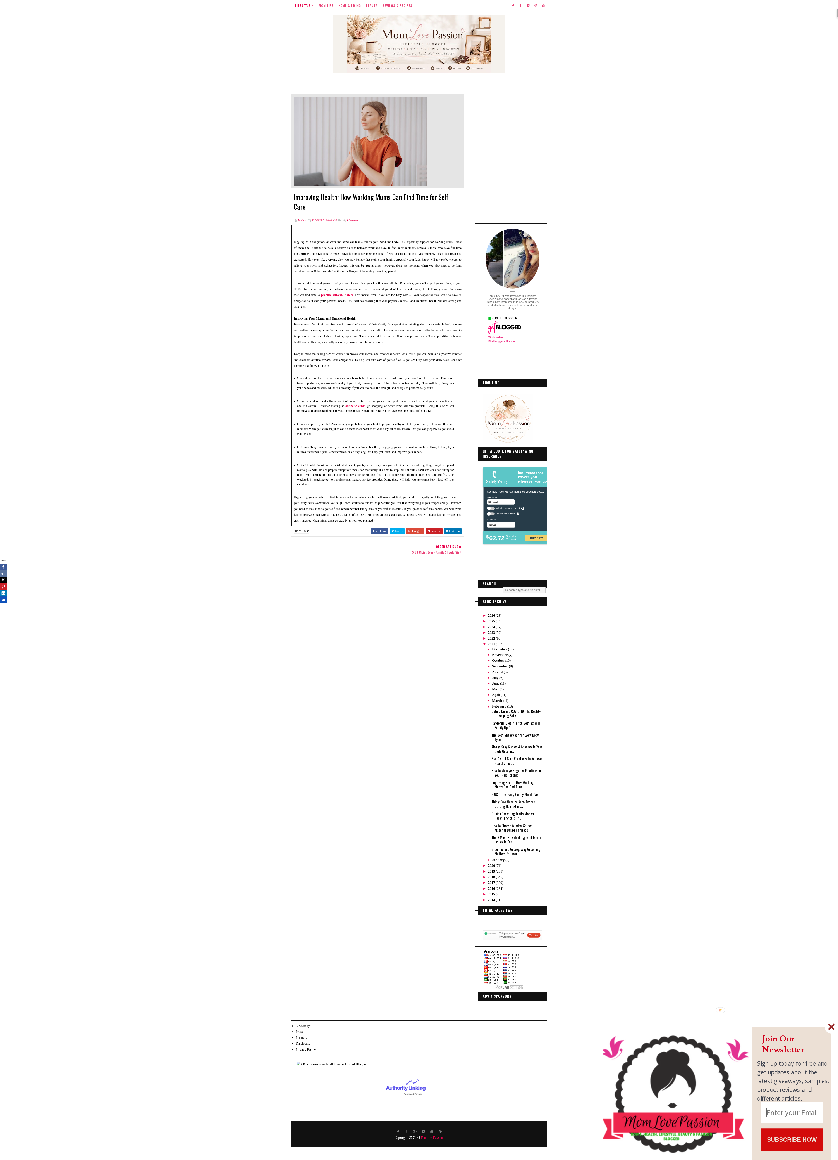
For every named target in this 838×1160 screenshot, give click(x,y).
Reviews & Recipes (397, 5)
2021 (492, 644)
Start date (491, 519)
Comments (353, 220)
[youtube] (543, 5)
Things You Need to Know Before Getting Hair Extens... (513, 804)
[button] (793, 1044)
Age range (492, 496)
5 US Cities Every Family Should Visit (516, 794)
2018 (492, 877)
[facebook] (520, 5)
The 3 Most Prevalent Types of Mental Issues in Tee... (516, 840)
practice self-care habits (337, 295)
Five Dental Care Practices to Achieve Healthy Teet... (516, 761)
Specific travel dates (505, 513)
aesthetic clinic (355, 405)
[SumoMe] (3, 599)
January (498, 860)
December (500, 649)
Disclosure (303, 1043)
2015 (492, 894)
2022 (492, 638)
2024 (492, 627)
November (500, 655)
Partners (301, 1037)
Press (299, 1032)
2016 (492, 888)
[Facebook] (3, 567)
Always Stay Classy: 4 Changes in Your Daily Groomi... (516, 749)
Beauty (371, 5)
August (498, 672)
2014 (492, 900)
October (498, 660)
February (499, 706)
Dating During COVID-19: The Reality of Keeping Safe (516, 713)
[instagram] (528, 5)
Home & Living (349, 5)
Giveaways (303, 1026)
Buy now (536, 537)
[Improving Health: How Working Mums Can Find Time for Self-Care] (360, 140)
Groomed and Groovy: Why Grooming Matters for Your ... (515, 851)
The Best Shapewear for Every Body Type (515, 737)
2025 (492, 621)
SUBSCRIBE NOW (792, 1139)
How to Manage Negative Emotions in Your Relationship (516, 773)
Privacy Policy (306, 1049)
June (496, 683)
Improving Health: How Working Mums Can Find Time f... (512, 784)
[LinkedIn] (3, 593)
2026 (492, 615)
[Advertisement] (512, 151)
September (500, 666)
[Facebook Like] (3, 573)
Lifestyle (302, 5)
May (496, 689)
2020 (492, 865)
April (496, 695)
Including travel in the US (508, 508)
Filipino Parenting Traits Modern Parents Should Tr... (513, 816)
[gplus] (415, 1131)
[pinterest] (535, 5)
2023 (492, 632)
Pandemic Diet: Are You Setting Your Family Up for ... (515, 725)
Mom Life (326, 5)
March (497, 701)
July (495, 678)
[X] (3, 580)
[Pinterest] (3, 586)
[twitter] (513, 5)
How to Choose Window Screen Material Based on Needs (511, 828)
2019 (492, 871)
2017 (492, 883)
